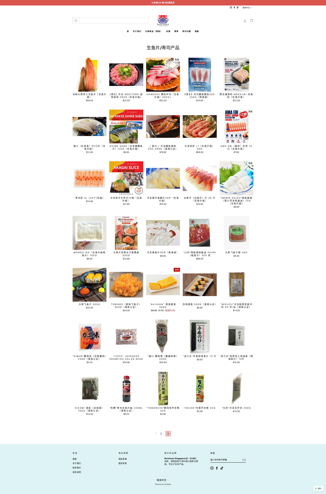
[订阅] (244, 460)
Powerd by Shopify (163, 484)
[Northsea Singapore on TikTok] (221, 468)
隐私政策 (123, 459)
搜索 (75, 459)
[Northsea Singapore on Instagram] (211, 468)
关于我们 (77, 463)
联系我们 (77, 467)
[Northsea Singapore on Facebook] (216, 468)
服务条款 (123, 463)
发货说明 (77, 472)
